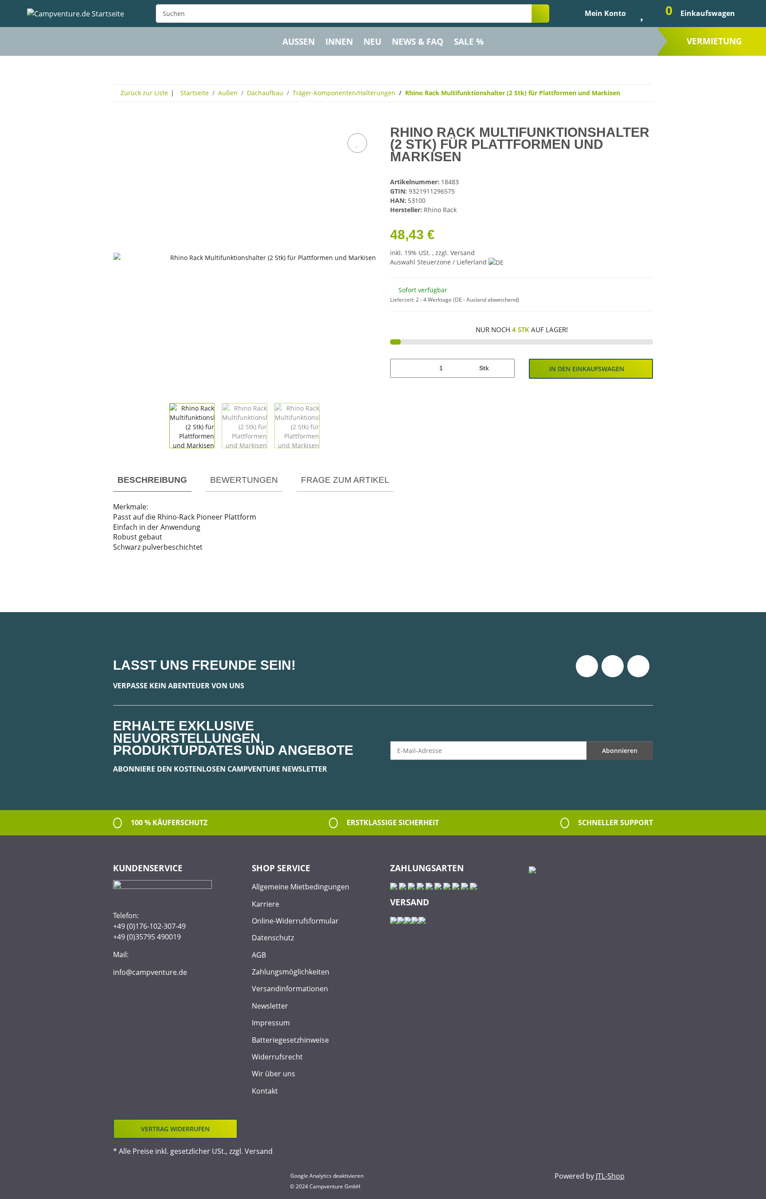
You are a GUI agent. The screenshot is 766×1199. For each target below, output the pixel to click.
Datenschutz (273, 938)
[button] (598, 13)
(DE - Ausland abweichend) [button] (486, 299)
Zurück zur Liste (144, 93)
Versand (462, 252)
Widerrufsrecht (277, 1057)
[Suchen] (540, 13)
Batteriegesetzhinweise (290, 1040)
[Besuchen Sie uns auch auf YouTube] (613, 666)
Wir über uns (273, 1074)
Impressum (271, 1023)
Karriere (265, 904)
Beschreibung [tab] (152, 480)
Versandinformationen (290, 988)
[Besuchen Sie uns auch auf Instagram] (638, 666)
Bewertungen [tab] (244, 480)
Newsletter (270, 1006)
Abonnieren (619, 750)
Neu (372, 41)
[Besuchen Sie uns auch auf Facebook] (587, 666)
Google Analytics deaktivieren (326, 1176)
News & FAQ (417, 41)
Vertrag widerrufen (175, 1129)
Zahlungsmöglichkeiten (290, 972)
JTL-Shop (610, 1176)
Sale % (469, 41)
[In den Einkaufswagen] (120, 121)
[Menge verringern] (400, 368)
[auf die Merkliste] (357, 143)
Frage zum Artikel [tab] (345, 480)
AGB (259, 955)
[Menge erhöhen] (504, 368)
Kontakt (265, 1091)
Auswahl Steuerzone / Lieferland (439, 262)
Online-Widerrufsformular (295, 921)
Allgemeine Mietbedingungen (300, 887)
